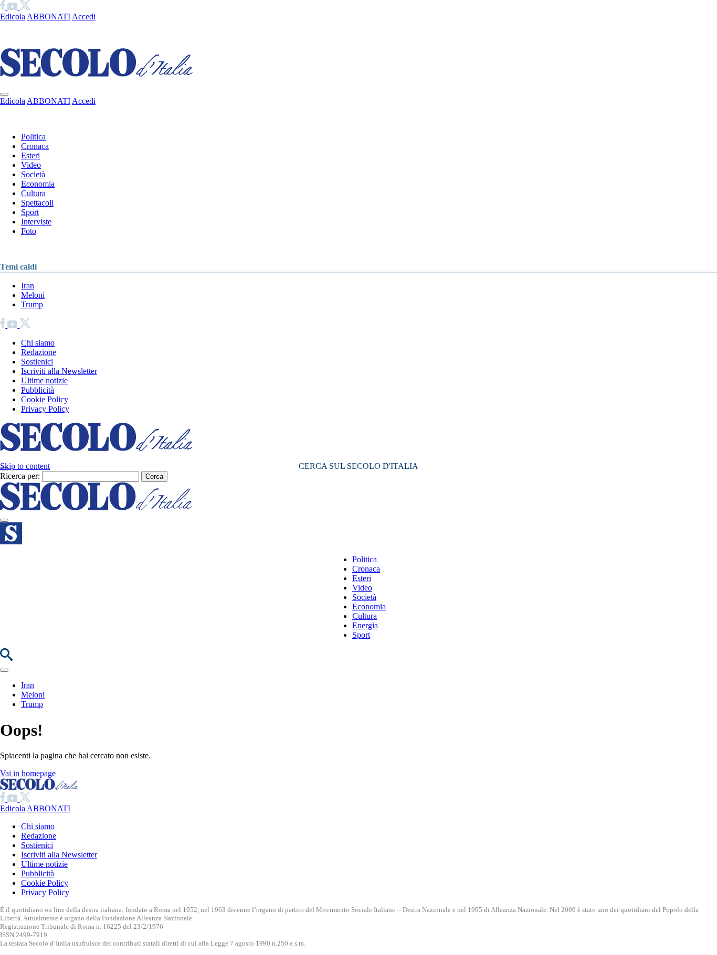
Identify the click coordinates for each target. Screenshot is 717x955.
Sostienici (37, 361)
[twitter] (24, 7)
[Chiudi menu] (4, 94)
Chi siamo (38, 342)
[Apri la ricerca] (6, 657)
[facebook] (3, 7)
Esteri (30, 155)
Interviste (36, 221)
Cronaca (35, 146)
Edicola (12, 16)
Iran (27, 285)
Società (33, 174)
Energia (365, 625)
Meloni (33, 295)
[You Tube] (13, 7)
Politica (33, 136)
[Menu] (4, 520)
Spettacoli (37, 202)
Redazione (38, 352)
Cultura (33, 193)
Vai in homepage (28, 773)
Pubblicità (37, 389)
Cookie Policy (44, 399)
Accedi (84, 16)
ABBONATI (48, 16)
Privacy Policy (45, 408)
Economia (38, 183)
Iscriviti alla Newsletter (59, 371)
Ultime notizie (44, 380)
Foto (28, 231)
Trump (32, 304)
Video (31, 164)
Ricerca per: (20, 475)
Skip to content (25, 466)
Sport (30, 212)
